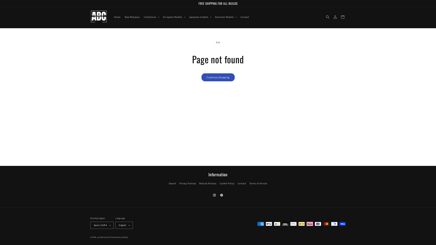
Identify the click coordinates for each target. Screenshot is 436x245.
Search (172, 183)
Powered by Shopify (119, 237)
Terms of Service (258, 183)
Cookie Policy (227, 183)
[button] (151, 17)
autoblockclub (103, 237)
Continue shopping (218, 77)
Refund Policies (207, 183)
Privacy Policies (187, 183)
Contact (242, 183)
